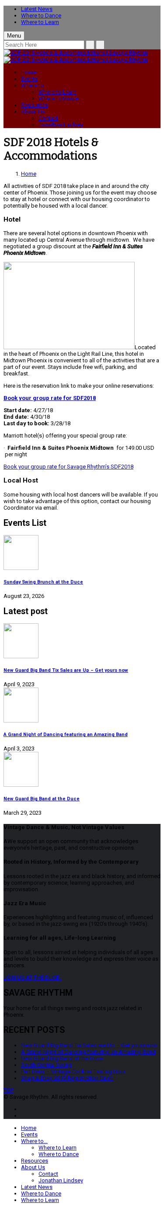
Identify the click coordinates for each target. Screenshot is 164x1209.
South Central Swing (46, 1065)
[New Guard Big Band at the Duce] (82, 770)
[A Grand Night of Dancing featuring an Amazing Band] (82, 706)
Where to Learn (40, 22)
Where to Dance (41, 15)
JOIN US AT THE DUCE (32, 977)
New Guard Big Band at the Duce (41, 799)
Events (29, 79)
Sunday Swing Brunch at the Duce (43, 582)
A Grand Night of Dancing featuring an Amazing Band (65, 734)
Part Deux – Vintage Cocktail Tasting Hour (73, 1071)
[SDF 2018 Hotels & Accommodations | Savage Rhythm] (75, 52)
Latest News (36, 9)
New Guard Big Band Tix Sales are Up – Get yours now (65, 670)
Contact (48, 118)
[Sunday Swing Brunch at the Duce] (82, 553)
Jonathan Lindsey (60, 125)
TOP (8, 1090)
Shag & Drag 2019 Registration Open (67, 1078)
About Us (33, 111)
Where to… (34, 85)
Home (28, 72)
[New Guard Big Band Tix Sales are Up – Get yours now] (82, 641)
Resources (34, 105)
